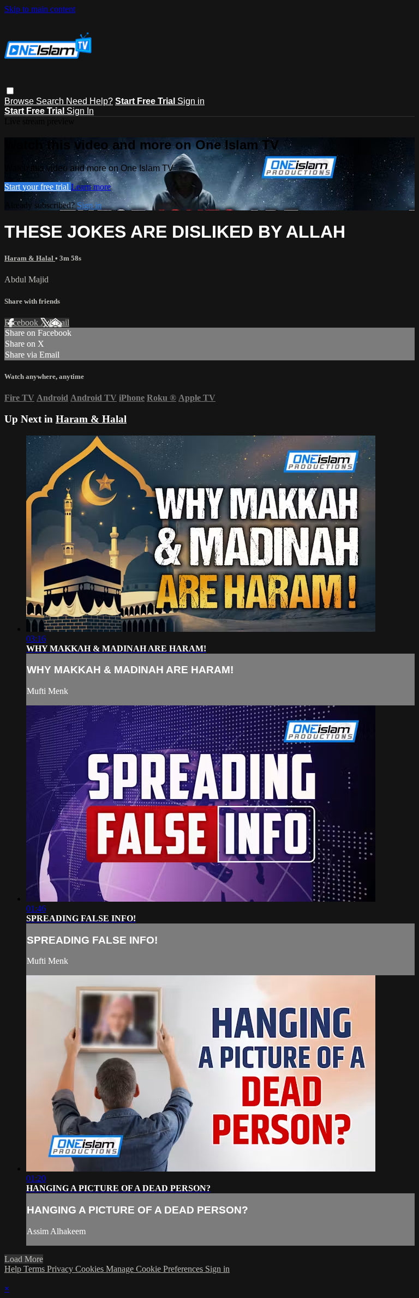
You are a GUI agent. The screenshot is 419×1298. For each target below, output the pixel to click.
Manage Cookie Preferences (155, 1268)
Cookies (90, 1268)
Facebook (22, 322)
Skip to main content (39, 9)
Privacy (61, 1268)
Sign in (191, 101)
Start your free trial (37, 186)
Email (59, 322)
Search (51, 101)
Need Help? (89, 101)
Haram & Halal (29, 258)
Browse (20, 101)
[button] (10, 90)
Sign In (80, 111)
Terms (35, 1268)
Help (13, 1268)
